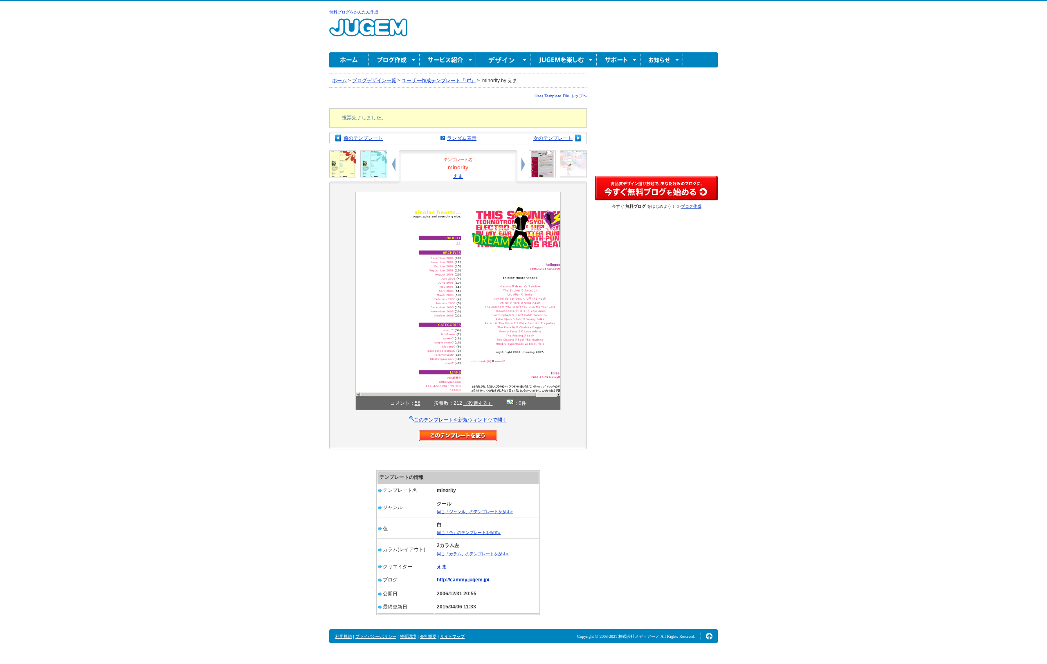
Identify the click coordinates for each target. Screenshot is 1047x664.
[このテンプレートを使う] (458, 434)
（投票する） (478, 403)
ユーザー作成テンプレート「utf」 (439, 80)
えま (458, 176)
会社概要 (428, 636)
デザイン (503, 59)
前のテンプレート (363, 138)
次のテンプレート (553, 138)
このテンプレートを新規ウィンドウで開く (460, 420)
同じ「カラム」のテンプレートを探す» (473, 554)
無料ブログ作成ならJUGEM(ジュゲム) (368, 32)
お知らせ (661, 59)
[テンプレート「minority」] (458, 195)
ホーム (349, 59)
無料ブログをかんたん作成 (353, 12)
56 (417, 403)
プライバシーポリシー (375, 636)
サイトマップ (452, 636)
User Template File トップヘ (561, 96)
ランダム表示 (461, 138)
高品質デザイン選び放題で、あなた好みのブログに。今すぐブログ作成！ (656, 188)
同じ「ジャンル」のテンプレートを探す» (475, 511)
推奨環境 (408, 636)
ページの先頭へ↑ (709, 636)
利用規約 (343, 636)
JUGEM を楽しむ (563, 59)
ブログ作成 (394, 59)
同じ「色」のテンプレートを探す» (469, 532)
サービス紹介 (448, 59)
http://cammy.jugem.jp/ (463, 580)
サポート (618, 59)
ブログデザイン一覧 (374, 80)
